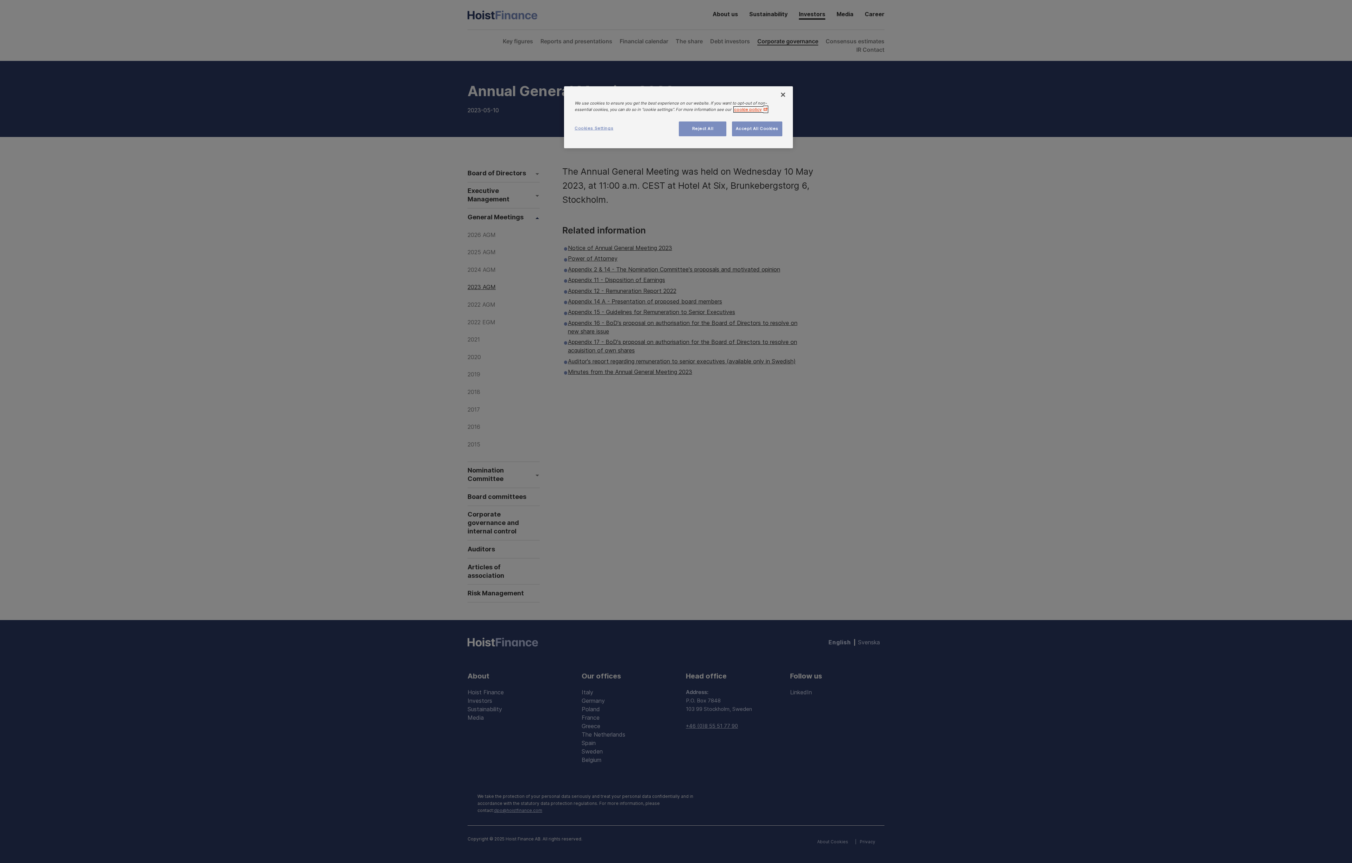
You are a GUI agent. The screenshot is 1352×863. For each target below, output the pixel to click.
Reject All (703, 128)
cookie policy (748, 109)
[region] (678, 117)
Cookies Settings (594, 128)
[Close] (783, 94)
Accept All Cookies (757, 128)
